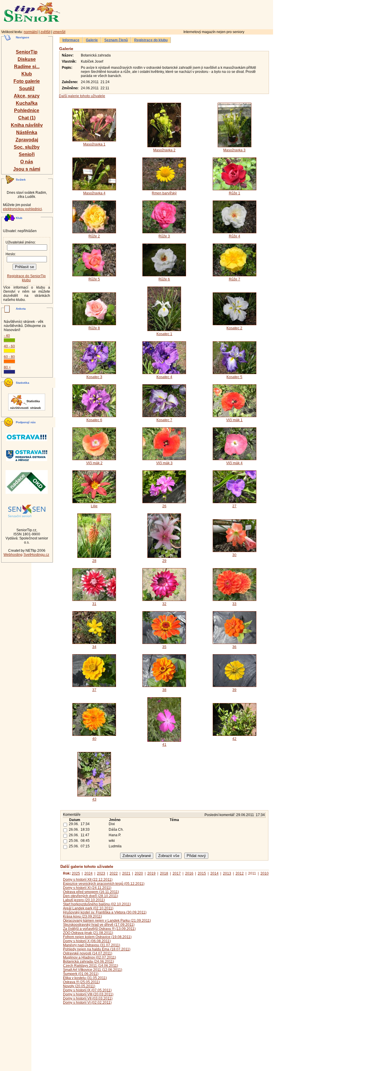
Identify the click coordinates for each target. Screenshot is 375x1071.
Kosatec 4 (164, 377)
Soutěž (27, 88)
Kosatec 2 (234, 328)
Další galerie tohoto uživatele (82, 96)
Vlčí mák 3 (164, 463)
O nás (26, 161)
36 (234, 647)
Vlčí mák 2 (94, 463)
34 (94, 647)
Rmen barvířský (164, 193)
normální (31, 32)
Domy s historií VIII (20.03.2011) (88, 994)
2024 (88, 873)
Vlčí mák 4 (234, 463)
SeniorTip (27, 51)
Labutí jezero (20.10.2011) (84, 900)
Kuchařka (27, 103)
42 (234, 739)
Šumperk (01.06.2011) (80, 974)
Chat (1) (26, 117)
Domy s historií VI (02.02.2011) (87, 1002)
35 (164, 647)
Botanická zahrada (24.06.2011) (88, 961)
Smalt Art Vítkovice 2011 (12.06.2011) (92, 970)
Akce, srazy (27, 95)
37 (94, 690)
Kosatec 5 (234, 377)
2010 (264, 873)
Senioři (27, 154)
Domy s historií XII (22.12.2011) (87, 880)
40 (94, 739)
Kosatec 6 (94, 420)
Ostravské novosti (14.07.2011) (87, 953)
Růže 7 (234, 279)
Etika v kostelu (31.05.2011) (85, 978)
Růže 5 (94, 279)
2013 (227, 873)
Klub (26, 73)
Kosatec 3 (94, 377)
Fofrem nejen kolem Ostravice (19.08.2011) (97, 937)
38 (164, 690)
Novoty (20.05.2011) (79, 986)
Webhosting (13, 555)
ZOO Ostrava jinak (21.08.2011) (88, 933)
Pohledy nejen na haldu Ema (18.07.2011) (96, 949)
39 (234, 690)
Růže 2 (94, 236)
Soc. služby (27, 147)
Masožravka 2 (164, 150)
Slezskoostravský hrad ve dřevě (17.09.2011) (98, 925)
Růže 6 (164, 279)
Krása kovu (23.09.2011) (82, 916)
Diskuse (27, 59)
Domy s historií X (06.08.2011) (87, 941)
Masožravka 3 (234, 150)
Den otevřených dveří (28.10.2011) (90, 896)
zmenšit (59, 32)
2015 (202, 873)
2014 (214, 873)
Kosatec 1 (164, 334)
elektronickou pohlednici (22, 209)
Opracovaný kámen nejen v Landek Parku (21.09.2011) (107, 921)
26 (164, 506)
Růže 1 (234, 193)
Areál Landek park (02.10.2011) (88, 908)
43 (94, 799)
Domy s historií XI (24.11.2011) (87, 888)
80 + (7, 367)
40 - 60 (9, 346)
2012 (240, 873)
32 (164, 604)
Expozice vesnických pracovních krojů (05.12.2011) (103, 884)
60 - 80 (9, 357)
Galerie (92, 40)
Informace (70, 40)
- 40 (7, 336)
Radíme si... (27, 66)
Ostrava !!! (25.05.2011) (81, 982)
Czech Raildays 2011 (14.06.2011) (90, 966)
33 (234, 604)
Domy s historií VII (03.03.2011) (87, 998)
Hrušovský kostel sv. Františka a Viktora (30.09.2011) (104, 912)
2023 (101, 873)
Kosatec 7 (164, 420)
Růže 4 (234, 236)
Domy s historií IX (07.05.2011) (87, 990)
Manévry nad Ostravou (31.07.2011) (91, 945)
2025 (76, 873)
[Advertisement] (191, 14)
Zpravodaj (27, 139)
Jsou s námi (26, 169)
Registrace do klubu (151, 40)
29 (164, 561)
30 (234, 555)
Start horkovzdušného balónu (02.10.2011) (97, 904)
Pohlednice (26, 110)
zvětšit (45, 32)
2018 (164, 873)
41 (164, 745)
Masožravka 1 (94, 144)
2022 (114, 873)
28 (94, 561)
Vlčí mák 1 (234, 420)
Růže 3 (164, 236)
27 (234, 506)
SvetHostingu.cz (36, 555)
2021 (126, 873)
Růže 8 (94, 328)
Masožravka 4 (94, 193)
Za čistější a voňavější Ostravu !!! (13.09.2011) (99, 929)
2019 (151, 873)
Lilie (94, 506)
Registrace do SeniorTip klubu (26, 278)
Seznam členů (116, 40)
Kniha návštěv (27, 125)
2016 (189, 873)
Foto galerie (26, 81)
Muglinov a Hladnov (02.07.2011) (89, 957)
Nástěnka (26, 132)
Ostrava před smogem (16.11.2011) (91, 892)
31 (94, 604)
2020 (139, 873)
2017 (177, 873)
